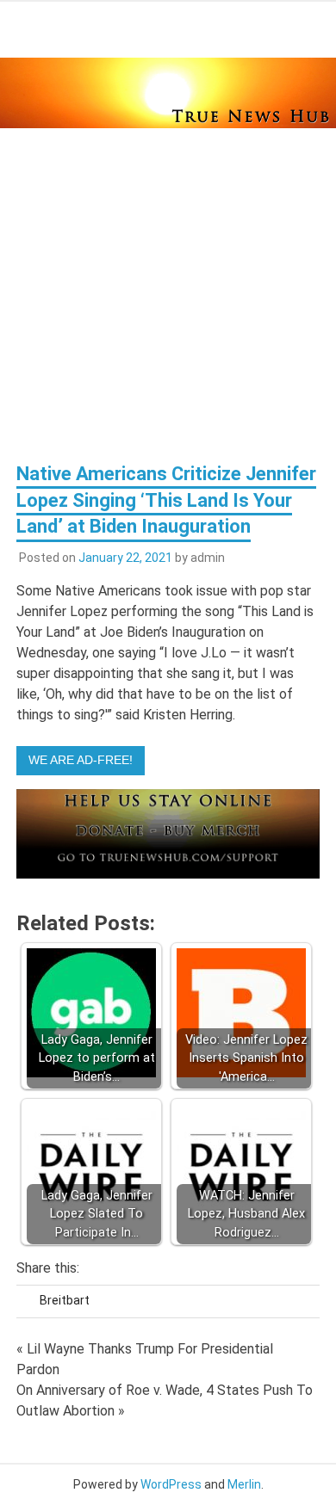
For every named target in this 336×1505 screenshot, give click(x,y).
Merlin (244, 1484)
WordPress (171, 1484)
